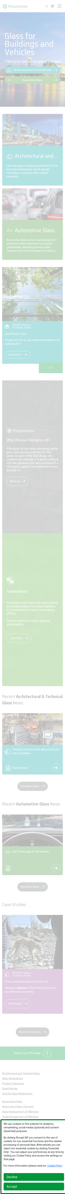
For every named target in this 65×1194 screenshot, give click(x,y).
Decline (12, 1177)
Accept (12, 1186)
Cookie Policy (54, 1165)
